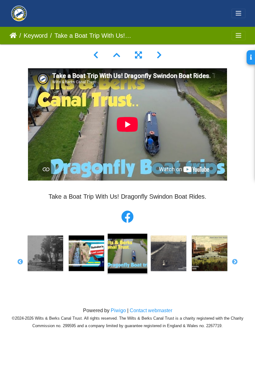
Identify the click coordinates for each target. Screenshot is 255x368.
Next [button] (235, 262)
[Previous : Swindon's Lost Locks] (96, 55)
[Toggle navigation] (238, 13)
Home (13, 35)
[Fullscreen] (138, 55)
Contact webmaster (151, 310)
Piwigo (118, 310)
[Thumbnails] (117, 55)
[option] (45, 253)
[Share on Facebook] (127, 217)
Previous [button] (20, 262)
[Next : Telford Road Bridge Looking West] (159, 55)
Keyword (36, 35)
